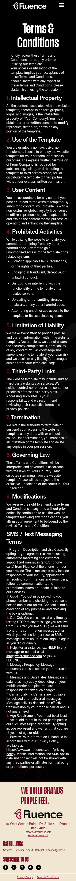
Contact (39, 850)
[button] (61, 5)
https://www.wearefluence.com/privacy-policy (36, 751)
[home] (31, 6)
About (29, 850)
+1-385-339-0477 (38, 835)
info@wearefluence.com (24, 656)
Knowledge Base (55, 850)
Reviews (19, 850)
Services (7, 850)
